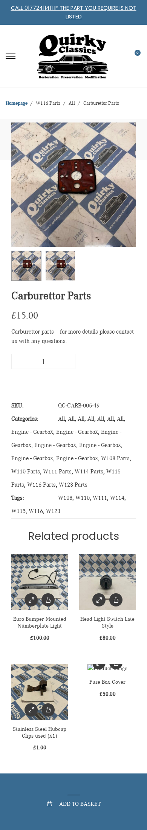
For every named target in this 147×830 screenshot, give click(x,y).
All (61, 419)
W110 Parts (25, 472)
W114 (117, 498)
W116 (36, 511)
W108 (65, 498)
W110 (82, 498)
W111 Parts (57, 472)
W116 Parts (41, 485)
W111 (100, 498)
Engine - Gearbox (32, 432)
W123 (53, 511)
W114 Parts (89, 472)
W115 (18, 511)
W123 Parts (73, 485)
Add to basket (80, 804)
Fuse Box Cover (107, 682)
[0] (133, 56)
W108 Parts (115, 458)
